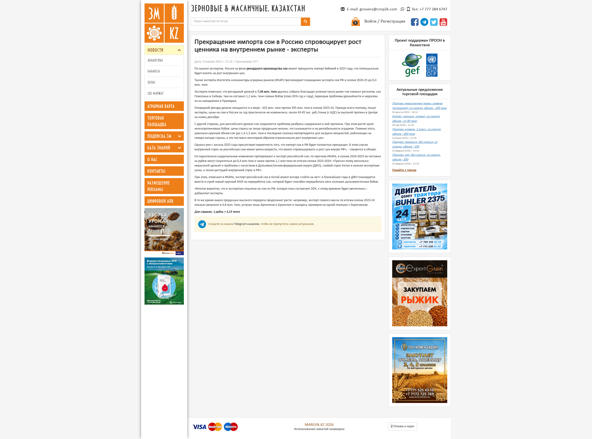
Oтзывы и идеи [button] (403, 426)
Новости (155, 50)
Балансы (154, 71)
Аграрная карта (160, 106)
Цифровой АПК (160, 201)
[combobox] (246, 21)
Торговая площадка (156, 121)
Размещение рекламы (158, 186)
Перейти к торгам (404, 170)
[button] (179, 50)
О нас (152, 159)
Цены (151, 82)
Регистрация (393, 21)
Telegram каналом (246, 224)
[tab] (164, 50)
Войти (370, 21)
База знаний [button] (158, 147)
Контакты (156, 171)
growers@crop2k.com (378, 9)
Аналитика (155, 60)
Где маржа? (155, 93)
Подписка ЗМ (159, 136)
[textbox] (246, 21)
